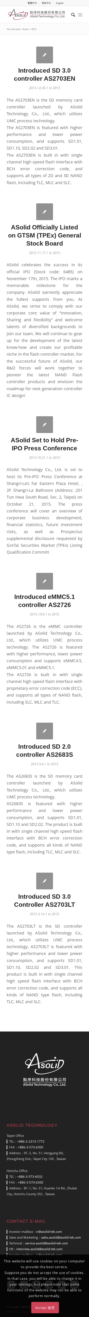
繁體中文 (32, 3)
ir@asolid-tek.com (49, 1231)
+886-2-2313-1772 (30, 1141)
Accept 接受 (45, 1307)
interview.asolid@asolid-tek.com (39, 1249)
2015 (56, 88)
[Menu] (80, 15)
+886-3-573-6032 (30, 1176)
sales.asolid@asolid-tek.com (61, 1237)
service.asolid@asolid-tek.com (46, 1243)
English (60, 3)
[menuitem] (32, 3)
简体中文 (46, 3)
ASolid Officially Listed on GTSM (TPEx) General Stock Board (44, 235)
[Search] (71, 14)
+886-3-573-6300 (30, 1147)
